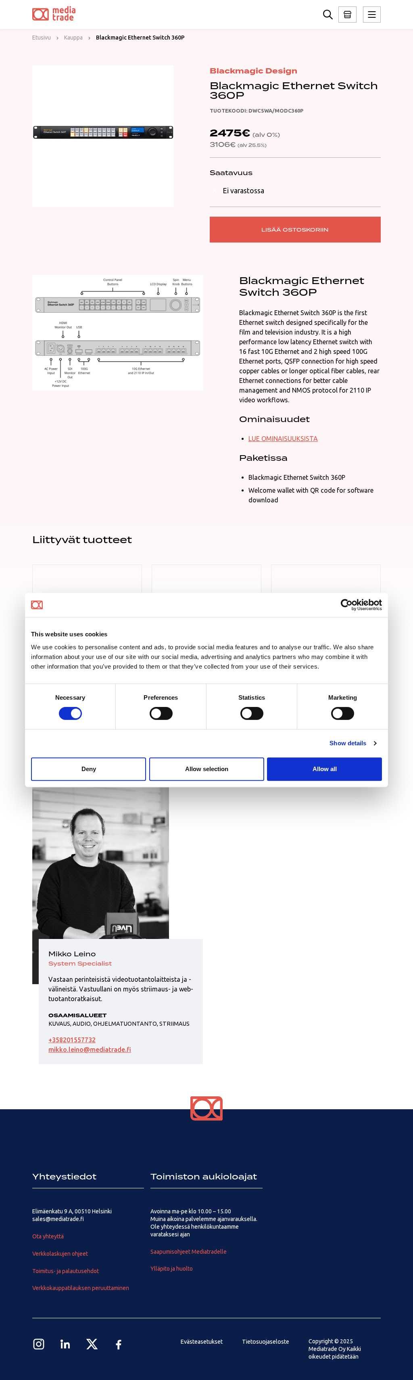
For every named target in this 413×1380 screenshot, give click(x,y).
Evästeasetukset (201, 1341)
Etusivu (41, 37)
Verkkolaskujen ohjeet (60, 1253)
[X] (92, 1344)
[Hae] (328, 14)
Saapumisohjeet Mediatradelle (188, 1251)
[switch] (161, 713)
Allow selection (206, 768)
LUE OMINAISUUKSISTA (283, 438)
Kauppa (73, 37)
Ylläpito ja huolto (171, 1268)
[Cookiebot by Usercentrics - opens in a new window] (346, 605)
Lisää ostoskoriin (295, 229)
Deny (88, 768)
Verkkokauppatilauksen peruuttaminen (80, 1288)
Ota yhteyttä (48, 1236)
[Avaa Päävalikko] (347, 14)
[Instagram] (38, 1344)
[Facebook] (118, 1344)
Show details (348, 743)
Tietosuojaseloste (265, 1341)
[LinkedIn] (65, 1344)
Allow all (325, 768)
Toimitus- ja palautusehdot (65, 1271)
